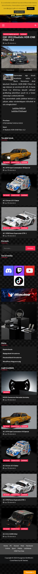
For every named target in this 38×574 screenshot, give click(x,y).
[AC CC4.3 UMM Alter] (19, 519)
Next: (14, 128)
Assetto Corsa (15, 162)
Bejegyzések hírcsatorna (11, 353)
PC (11, 546)
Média (20, 548)
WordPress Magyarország (12, 361)
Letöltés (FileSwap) (19, 111)
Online (7, 548)
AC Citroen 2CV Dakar (11, 200)
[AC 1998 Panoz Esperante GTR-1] (19, 219)
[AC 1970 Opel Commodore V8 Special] (19, 153)
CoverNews (14, 560)
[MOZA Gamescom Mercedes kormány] (19, 383)
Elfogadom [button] (30, 8)
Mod (22, 546)
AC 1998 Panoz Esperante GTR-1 (15, 233)
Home (6, 546)
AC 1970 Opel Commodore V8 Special (16, 168)
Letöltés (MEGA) (19, 108)
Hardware (6, 392)
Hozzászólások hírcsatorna (12, 357)
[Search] (35, 25)
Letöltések (23, 34)
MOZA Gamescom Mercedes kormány (16, 397)
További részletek (19, 12)
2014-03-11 (13, 43)
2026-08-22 (12, 170)
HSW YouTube (19, 551)
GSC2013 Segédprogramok (11, 34)
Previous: (13, 121)
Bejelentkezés (7, 349)
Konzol (16, 546)
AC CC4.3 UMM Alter (10, 534)
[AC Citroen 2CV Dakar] (19, 186)
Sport (14, 548)
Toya (6, 43)
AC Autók (6, 162)
